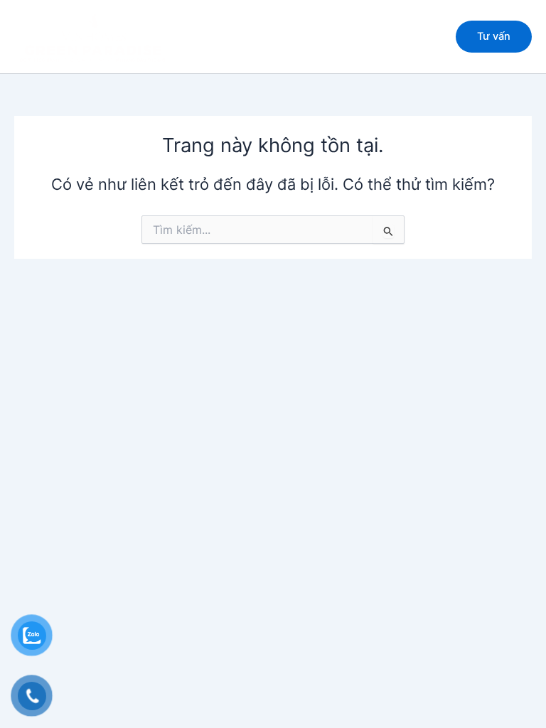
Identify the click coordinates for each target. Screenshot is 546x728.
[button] (494, 37)
